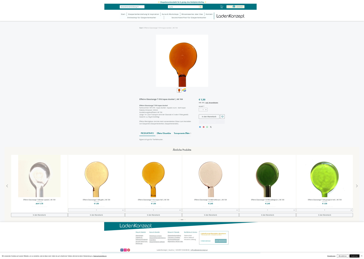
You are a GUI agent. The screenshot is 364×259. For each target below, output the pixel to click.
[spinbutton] (203, 109)
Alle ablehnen (343, 256)
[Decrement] (200, 109)
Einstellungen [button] (331, 256)
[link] (147, 133)
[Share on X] (211, 127)
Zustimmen (354, 256)
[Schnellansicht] (39, 176)
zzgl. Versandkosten (212, 103)
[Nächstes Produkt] (357, 186)
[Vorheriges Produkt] (7, 186)
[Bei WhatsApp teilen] (207, 127)
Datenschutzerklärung (100, 256)
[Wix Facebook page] (121, 250)
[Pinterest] (128, 250)
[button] (222, 6)
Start (141, 28)
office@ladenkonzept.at (199, 250)
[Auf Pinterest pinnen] (203, 127)
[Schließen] (362, 255)
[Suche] (200, 6)
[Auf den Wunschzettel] (222, 116)
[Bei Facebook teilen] (200, 127)
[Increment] (206, 109)
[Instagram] (125, 250)
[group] (182, 186)
